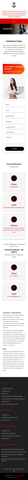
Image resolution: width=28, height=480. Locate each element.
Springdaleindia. (18, 475)
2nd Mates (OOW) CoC (7, 388)
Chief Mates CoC (5, 391)
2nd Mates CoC (5, 415)
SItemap (19, 477)
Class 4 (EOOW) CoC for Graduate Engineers (13, 399)
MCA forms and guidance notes (9, 404)
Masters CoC (4, 394)
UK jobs (6, 469)
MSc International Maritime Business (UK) (12, 449)
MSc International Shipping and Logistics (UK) (13, 452)
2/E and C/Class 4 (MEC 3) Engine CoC (11, 436)
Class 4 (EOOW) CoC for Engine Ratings (11, 396)
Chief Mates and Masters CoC (9, 417)
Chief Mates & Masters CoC (8, 433)
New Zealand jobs (14, 469)
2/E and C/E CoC (5, 401)
